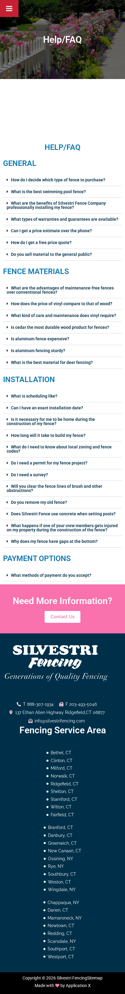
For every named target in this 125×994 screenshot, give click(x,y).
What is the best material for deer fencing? (52, 362)
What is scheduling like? (34, 396)
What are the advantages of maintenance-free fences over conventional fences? (60, 290)
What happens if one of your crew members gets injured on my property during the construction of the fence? (62, 527)
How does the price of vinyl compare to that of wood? (61, 303)
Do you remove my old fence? (39, 502)
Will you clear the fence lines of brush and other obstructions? (54, 488)
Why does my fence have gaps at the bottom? (54, 541)
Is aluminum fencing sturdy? (38, 350)
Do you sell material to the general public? (51, 254)
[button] (62, 180)
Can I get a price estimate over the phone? (51, 230)
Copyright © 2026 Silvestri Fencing (54, 978)
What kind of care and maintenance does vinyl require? (63, 315)
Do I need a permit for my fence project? (49, 463)
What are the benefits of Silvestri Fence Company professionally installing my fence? (56, 205)
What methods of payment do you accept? (51, 575)
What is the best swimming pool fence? (48, 191)
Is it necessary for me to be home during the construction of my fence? (51, 421)
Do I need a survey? (29, 474)
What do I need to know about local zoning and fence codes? (59, 449)
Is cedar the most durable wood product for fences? (60, 327)
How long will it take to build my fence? (48, 435)
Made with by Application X (63, 985)
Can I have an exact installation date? (47, 407)
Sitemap (95, 978)
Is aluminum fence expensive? (40, 338)
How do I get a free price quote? (41, 242)
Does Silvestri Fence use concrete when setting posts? (63, 513)
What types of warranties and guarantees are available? (64, 219)
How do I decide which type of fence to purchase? (58, 179)
